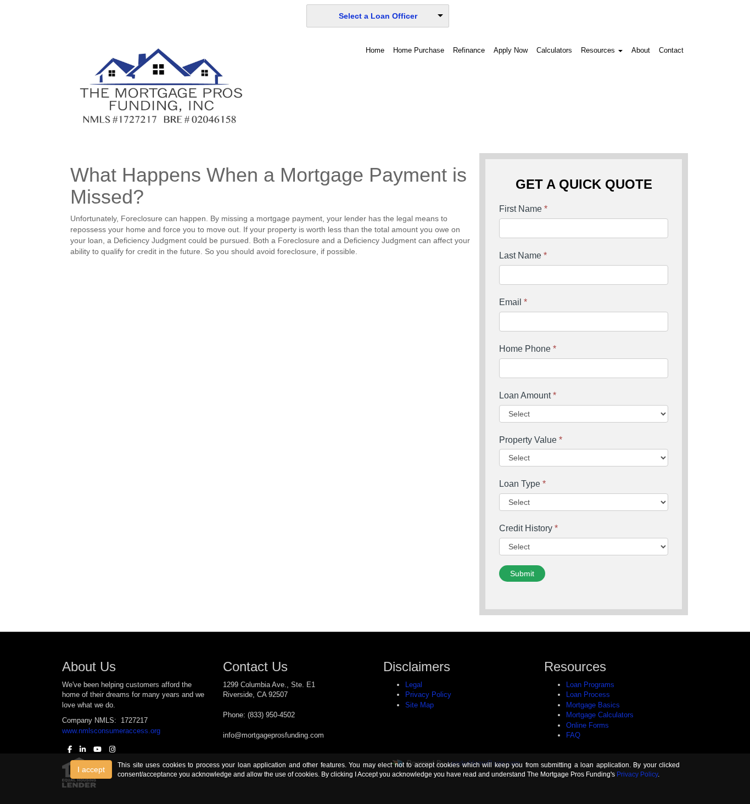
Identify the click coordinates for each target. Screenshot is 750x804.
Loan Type (522, 483)
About (640, 50)
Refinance (469, 50)
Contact (671, 50)
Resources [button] (599, 50)
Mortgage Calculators (600, 715)
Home (375, 50)
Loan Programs (590, 685)
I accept (91, 769)
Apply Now (511, 50)
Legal (413, 685)
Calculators (554, 50)
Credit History (528, 528)
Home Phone (527, 348)
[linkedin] (80, 749)
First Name (523, 208)
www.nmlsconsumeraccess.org (111, 731)
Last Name (523, 255)
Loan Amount (527, 395)
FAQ (573, 735)
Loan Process (588, 694)
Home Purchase (418, 50)
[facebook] (67, 749)
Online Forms (587, 725)
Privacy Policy (428, 694)
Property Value (530, 440)
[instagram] (109, 749)
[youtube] (95, 749)
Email (513, 302)
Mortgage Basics (593, 705)
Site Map (419, 705)
